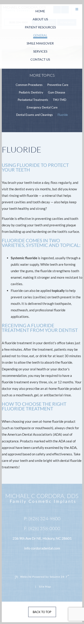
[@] (42, 548)
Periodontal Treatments (33, 100)
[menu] (76, 9)
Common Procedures (29, 85)
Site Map (45, 586)
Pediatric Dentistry (31, 92)
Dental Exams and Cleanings (34, 115)
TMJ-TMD (59, 100)
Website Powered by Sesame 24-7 (44, 576)
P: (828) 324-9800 (42, 518)
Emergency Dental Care (42, 107)
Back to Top (42, 612)
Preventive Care (57, 85)
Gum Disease (56, 92)
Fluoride (63, 115)
